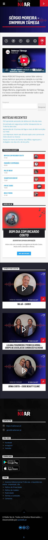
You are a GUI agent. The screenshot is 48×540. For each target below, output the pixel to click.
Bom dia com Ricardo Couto (14, 155)
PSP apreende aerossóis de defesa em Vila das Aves (22, 121)
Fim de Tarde (8, 185)
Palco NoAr (8, 170)
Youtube (8, 448)
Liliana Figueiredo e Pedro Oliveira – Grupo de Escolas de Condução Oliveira (24, 346)
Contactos (8, 498)
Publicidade (9, 493)
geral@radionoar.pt (13, 430)
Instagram (9, 445)
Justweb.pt (22, 520)
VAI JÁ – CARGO (24, 304)
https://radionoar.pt (13, 426)
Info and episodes (24, 253)
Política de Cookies (12, 490)
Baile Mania (8, 193)
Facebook (8, 443)
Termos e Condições (12, 496)
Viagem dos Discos (10, 178)
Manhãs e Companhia (11, 163)
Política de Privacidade (13, 487)
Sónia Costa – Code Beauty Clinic (24, 386)
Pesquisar (5, 102)
